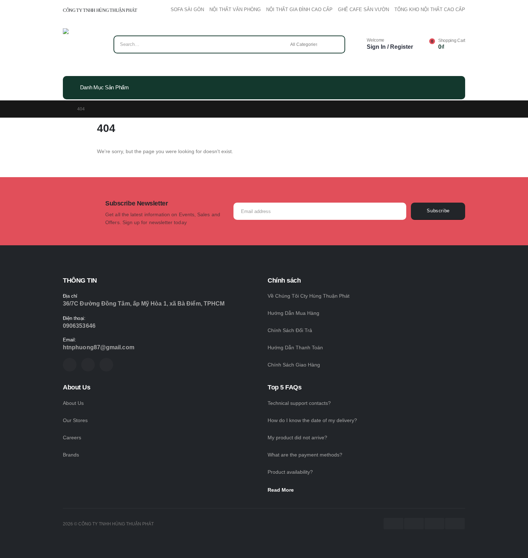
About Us (73, 403)
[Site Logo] (83, 46)
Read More (281, 490)
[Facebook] (70, 365)
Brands (71, 455)
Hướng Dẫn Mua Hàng (293, 313)
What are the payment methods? (305, 455)
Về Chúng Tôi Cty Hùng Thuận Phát (308, 296)
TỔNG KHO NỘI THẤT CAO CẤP (429, 9)
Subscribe (438, 210)
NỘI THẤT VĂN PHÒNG (235, 9)
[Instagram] (106, 365)
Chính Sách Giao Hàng (294, 365)
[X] (88, 365)
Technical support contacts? (299, 403)
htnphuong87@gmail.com (98, 347)
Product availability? (290, 472)
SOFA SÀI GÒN (187, 9)
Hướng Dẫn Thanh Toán (295, 347)
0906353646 (79, 326)
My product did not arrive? (297, 437)
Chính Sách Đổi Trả (290, 330)
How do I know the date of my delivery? (312, 420)
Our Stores (75, 420)
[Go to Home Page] (65, 109)
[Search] (334, 44)
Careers (72, 437)
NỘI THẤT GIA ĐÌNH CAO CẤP (299, 9)
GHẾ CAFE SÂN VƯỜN (363, 9)
